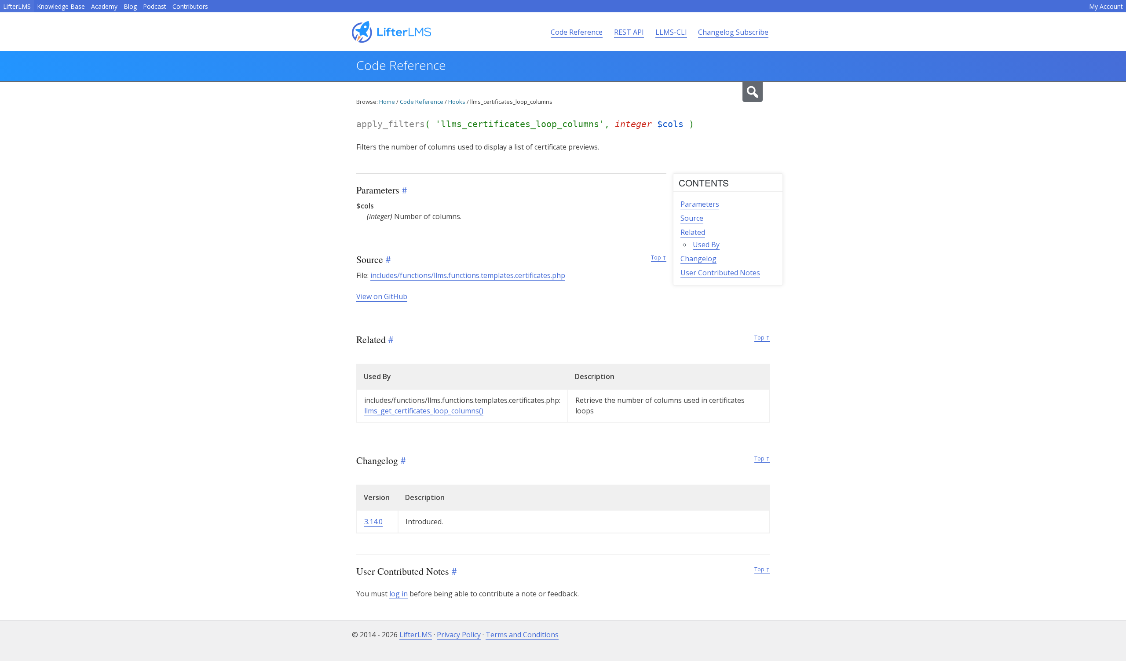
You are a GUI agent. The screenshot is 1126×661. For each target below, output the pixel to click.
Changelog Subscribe (733, 32)
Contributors (190, 6)
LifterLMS (17, 6)
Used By (706, 244)
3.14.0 (373, 521)
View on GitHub (381, 296)
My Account (1106, 6)
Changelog (698, 258)
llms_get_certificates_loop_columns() (423, 411)
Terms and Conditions (522, 634)
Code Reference (577, 32)
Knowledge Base (61, 6)
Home (387, 102)
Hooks (456, 102)
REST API (629, 32)
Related (692, 232)
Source (691, 218)
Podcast (154, 6)
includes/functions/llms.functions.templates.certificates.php (467, 275)
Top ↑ (658, 257)
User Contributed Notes (720, 273)
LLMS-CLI (671, 32)
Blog (130, 6)
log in (398, 594)
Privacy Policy (459, 634)
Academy (104, 6)
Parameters (699, 204)
